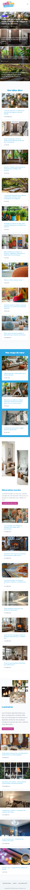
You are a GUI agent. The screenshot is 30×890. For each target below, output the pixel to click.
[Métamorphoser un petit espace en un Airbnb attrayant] (15, 363)
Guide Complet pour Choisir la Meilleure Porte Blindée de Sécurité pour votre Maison (14, 39)
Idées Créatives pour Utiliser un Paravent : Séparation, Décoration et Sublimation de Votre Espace (14, 253)
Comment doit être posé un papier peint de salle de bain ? (14, 428)
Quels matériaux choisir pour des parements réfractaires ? (13, 609)
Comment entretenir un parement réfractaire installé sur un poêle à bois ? (15, 582)
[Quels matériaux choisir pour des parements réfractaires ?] (15, 598)
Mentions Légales (7, 883)
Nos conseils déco (22, 883)
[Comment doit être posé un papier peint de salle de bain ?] (15, 418)
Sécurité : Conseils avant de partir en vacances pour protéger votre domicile (14, 58)
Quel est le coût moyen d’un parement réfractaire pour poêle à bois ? (15, 554)
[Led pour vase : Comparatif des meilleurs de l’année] (15, 856)
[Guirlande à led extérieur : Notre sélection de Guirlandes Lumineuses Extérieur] (15, 770)
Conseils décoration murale (10, 503)
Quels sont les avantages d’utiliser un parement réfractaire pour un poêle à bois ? (14, 636)
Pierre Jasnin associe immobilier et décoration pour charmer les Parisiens (15, 334)
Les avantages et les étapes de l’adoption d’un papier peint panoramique (13, 527)
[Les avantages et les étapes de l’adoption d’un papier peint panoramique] (15, 515)
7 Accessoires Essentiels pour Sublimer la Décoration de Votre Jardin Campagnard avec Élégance (14, 74)
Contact (15, 883)
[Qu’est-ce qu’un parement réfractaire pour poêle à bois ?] (15, 653)
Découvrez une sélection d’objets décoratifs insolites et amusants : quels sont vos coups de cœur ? (13, 401)
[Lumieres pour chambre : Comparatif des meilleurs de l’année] (15, 799)
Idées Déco (4, 16)
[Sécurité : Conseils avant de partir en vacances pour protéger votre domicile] (15, 157)
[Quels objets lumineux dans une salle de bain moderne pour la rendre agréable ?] (15, 742)
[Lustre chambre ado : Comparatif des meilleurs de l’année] (15, 828)
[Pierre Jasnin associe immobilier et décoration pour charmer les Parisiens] (15, 323)
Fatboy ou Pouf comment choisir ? (13, 280)
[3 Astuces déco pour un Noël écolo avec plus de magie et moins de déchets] (15, 100)
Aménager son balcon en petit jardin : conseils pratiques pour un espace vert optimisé (15, 225)
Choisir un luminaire (7, 728)
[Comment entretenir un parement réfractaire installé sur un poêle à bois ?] (15, 570)
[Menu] (27, 4)
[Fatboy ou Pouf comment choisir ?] (15, 270)
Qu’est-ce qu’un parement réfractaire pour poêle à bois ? (14, 663)
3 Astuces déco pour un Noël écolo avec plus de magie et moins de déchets (14, 21)
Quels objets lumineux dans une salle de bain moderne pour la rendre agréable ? (15, 753)
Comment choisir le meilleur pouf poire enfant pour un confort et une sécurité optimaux (15, 306)
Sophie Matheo (6, 26)
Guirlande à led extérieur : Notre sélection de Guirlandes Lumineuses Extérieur (14, 782)
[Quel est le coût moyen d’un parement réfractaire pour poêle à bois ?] (15, 544)
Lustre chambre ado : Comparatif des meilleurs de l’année (13, 839)
